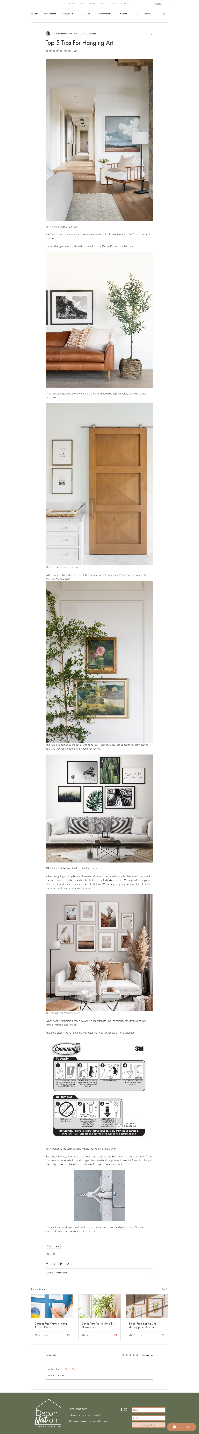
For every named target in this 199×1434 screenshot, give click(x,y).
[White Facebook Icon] (121, 1409)
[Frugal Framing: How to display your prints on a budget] (147, 1306)
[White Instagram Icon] (125, 1409)
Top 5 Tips (85, 13)
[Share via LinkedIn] (61, 1263)
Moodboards (50, 13)
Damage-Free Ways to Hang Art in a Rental (51, 1325)
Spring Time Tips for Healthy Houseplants (98, 1325)
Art (57, 1246)
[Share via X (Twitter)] (54, 1263)
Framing (147, 13)
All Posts (34, 13)
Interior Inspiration (104, 13)
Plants (135, 13)
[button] (161, 4)
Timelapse (122, 13)
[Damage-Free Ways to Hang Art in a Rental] (52, 1306)
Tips (49, 1246)
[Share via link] (68, 1263)
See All (165, 1289)
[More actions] (151, 33)
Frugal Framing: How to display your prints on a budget (142, 1325)
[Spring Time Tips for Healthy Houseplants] (100, 1306)
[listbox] (161, 4)
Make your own (69, 13)
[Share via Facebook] (47, 1263)
